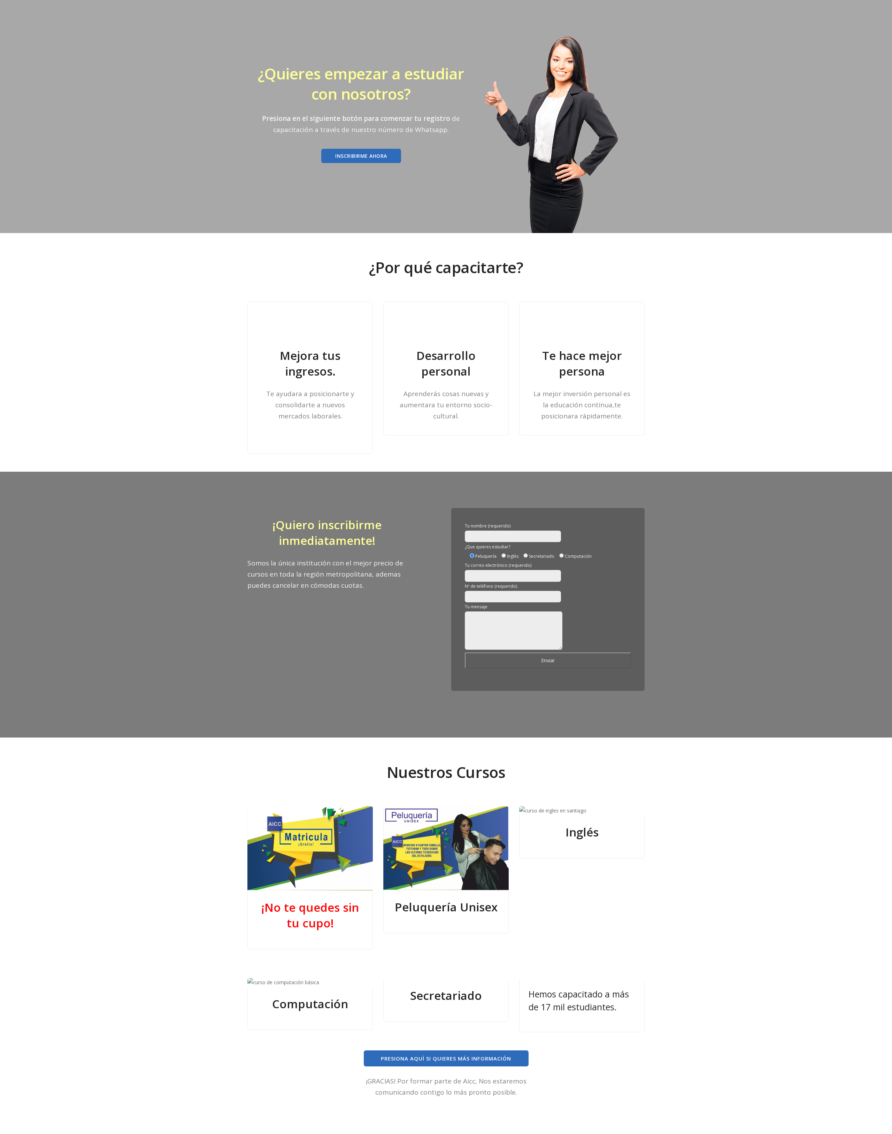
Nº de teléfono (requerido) (491, 586)
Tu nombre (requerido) (487, 526)
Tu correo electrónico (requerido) (498, 565)
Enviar (548, 660)
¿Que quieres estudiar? (487, 547)
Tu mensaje (476, 607)
